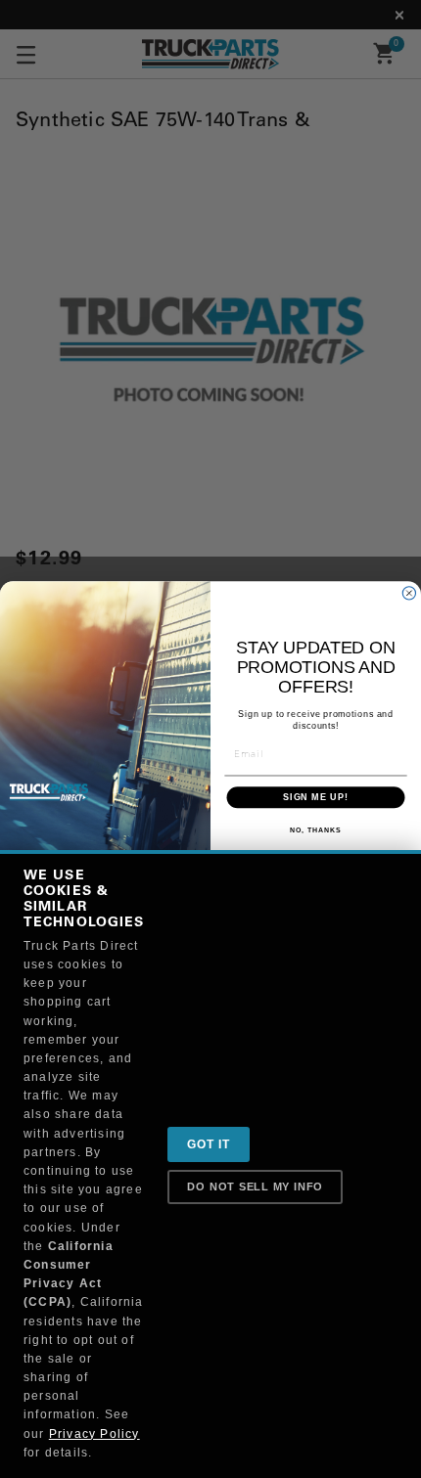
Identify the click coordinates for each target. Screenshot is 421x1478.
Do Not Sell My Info (255, 1186)
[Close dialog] (408, 593)
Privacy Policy (94, 1434)
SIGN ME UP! (316, 796)
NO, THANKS (315, 829)
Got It (208, 1144)
